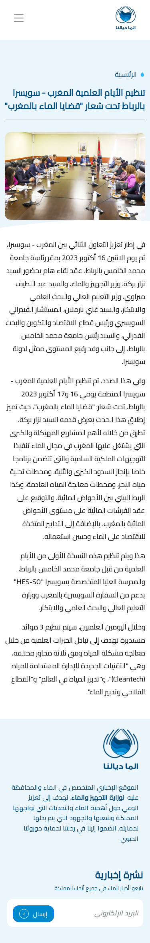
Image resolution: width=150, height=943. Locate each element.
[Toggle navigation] (19, 18)
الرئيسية (126, 74)
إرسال (40, 914)
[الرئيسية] (126, 18)
